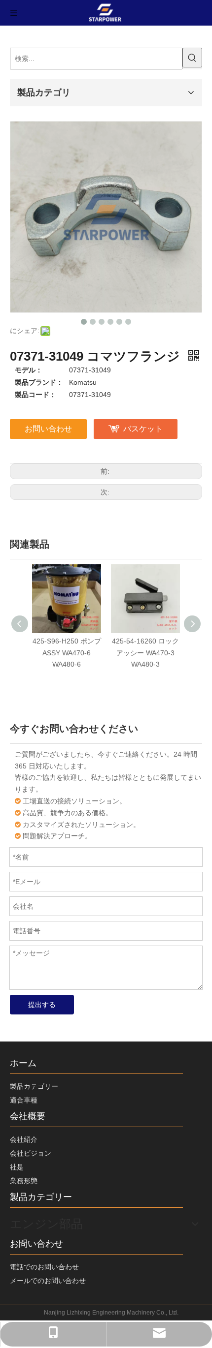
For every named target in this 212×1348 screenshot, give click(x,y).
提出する (42, 1005)
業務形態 (23, 1181)
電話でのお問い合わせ (44, 1267)
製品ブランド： (39, 382)
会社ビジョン (30, 1153)
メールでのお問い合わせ (48, 1281)
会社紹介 (23, 1139)
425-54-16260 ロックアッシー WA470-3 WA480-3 (145, 653)
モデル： (28, 370)
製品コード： (35, 394)
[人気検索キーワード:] (192, 57)
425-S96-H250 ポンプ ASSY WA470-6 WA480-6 (67, 653)
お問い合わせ (48, 429)
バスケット (143, 429)
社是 (17, 1167)
